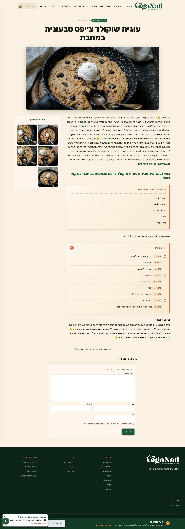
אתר (132, 414)
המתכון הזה (81, 122)
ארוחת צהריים (106, 467)
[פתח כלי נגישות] (5, 521)
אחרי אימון (107, 480)
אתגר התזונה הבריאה (29, 476)
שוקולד (76, 349)
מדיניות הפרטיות (103, 525)
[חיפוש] (20, 6)
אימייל (89, 404)
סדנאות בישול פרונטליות (101, 6)
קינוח (91, 349)
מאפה (100, 349)
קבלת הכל (57, 523)
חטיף (109, 485)
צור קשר (42, 6)
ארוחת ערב (107, 462)
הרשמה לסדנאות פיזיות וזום (152, 163)
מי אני (51, 6)
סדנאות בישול (32, 471)
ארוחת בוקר (106, 489)
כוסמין (105, 349)
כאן (168, 163)
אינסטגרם (175, 505)
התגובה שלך (129, 373)
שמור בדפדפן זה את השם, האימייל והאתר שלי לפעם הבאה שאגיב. (108, 424)
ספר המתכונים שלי (80, 6)
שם (132, 404)
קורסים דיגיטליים (63, 6)
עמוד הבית (128, 6)
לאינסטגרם (105, 138)
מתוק (95, 349)
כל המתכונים (69, 462)
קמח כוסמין (84, 349)
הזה (168, 337)
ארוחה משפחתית (99, 20)
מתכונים (117, 6)
